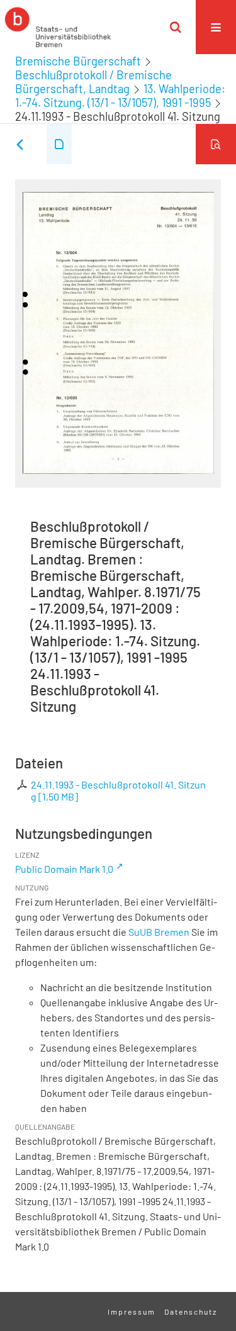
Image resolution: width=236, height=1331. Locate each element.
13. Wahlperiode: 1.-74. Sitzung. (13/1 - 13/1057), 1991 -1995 (120, 96)
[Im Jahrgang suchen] (216, 144)
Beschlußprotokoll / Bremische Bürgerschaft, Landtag (93, 82)
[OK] (175, 27)
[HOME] (58, 27)
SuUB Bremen (158, 932)
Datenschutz (190, 1311)
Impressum (131, 1311)
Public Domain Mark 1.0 (64, 869)
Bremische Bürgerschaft (78, 61)
